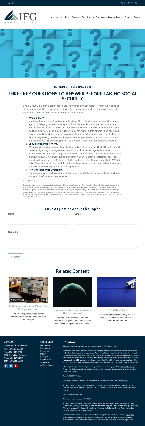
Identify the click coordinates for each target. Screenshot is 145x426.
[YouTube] (12, 2)
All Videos (44, 362)
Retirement (45, 345)
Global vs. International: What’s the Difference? (72, 312)
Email (78, 213)
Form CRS (71, 341)
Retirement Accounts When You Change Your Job (28, 308)
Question (13, 231)
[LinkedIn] (9, 2)
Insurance (44, 351)
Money (43, 353)
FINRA (128, 415)
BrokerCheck (112, 346)
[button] (59, 17)
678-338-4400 (130, 2)
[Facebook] (16, 2)
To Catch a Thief (117, 310)
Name (11, 213)
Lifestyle (44, 356)
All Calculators (46, 365)
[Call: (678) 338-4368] (126, 380)
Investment (45, 348)
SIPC (132, 415)
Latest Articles (46, 359)
